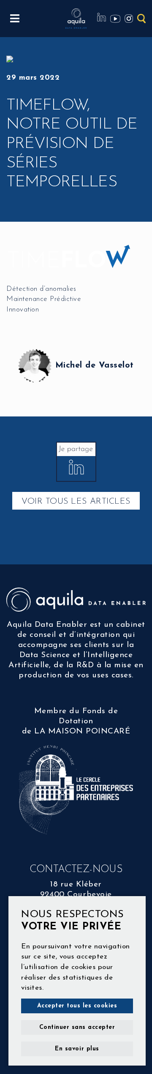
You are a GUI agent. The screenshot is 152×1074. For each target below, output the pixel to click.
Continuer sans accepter (77, 1027)
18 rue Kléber (76, 885)
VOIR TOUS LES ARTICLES (76, 501)
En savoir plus (77, 1049)
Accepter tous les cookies (77, 1006)
